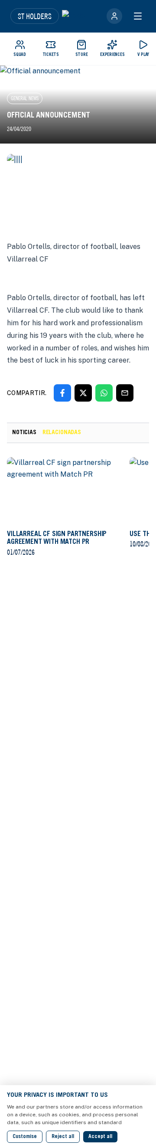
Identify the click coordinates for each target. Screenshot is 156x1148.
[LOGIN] (114, 16)
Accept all (100, 1136)
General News (25, 98)
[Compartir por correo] (124, 393)
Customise (25, 1136)
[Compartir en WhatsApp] (104, 393)
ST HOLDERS (35, 16)
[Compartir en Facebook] (62, 393)
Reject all (63, 1136)
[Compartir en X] (83, 393)
